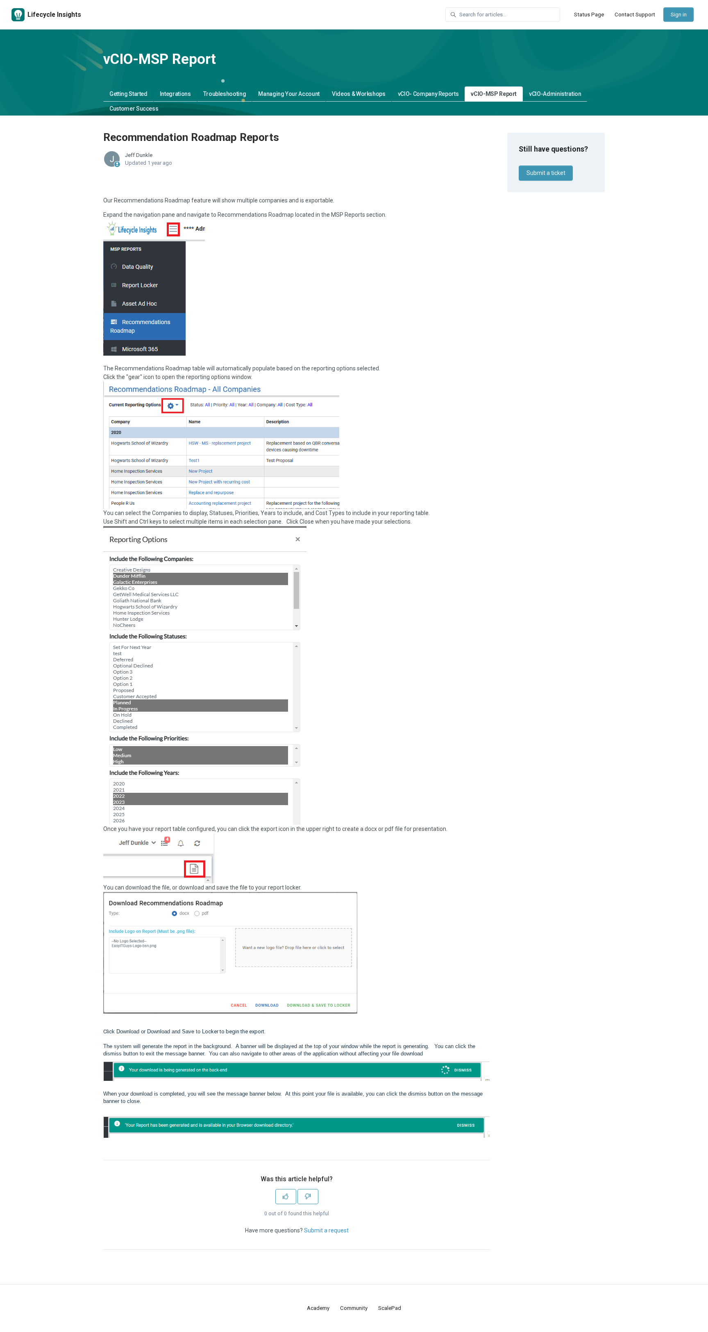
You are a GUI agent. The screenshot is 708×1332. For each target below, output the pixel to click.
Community (354, 1308)
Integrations (175, 94)
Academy (318, 1308)
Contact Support (635, 14)
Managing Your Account (289, 94)
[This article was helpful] (285, 1196)
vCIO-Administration (555, 94)
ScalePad (389, 1308)
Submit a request (326, 1230)
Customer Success (133, 108)
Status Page (589, 14)
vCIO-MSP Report (494, 94)
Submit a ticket (545, 173)
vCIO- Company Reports (428, 94)
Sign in (679, 14)
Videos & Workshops (359, 94)
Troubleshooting (224, 94)
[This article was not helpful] (307, 1196)
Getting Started (128, 94)
